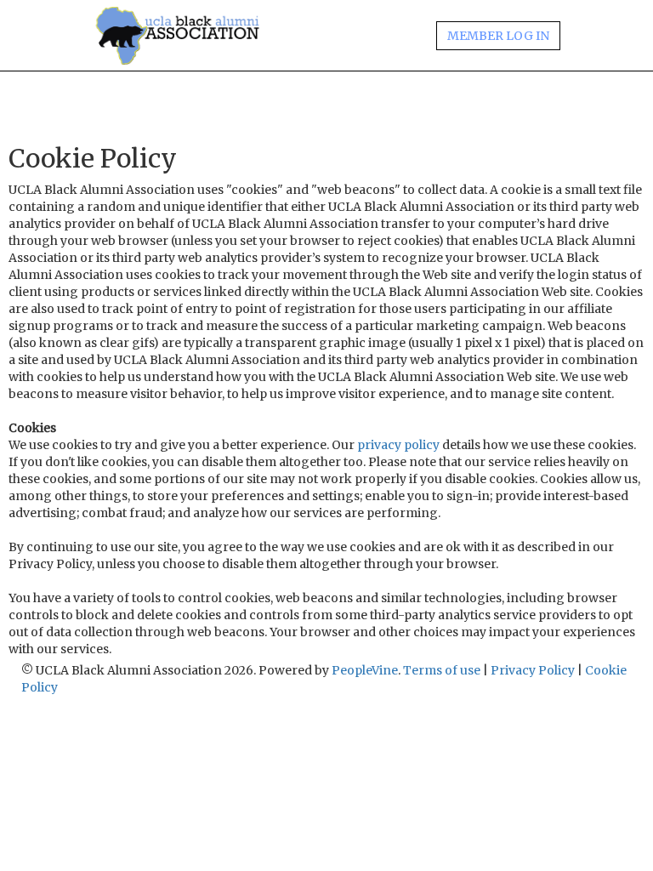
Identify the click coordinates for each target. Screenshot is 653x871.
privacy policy (398, 445)
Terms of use (441, 670)
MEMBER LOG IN (498, 35)
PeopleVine (365, 670)
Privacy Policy (533, 670)
